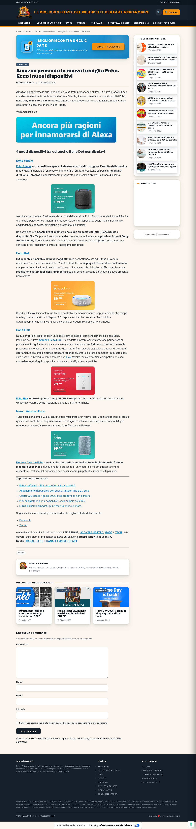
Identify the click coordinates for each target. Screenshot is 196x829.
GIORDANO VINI (141, 23)
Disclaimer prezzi (149, 778)
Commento (22, 644)
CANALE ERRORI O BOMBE (62, 541)
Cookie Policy (163, 234)
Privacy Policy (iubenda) (152, 770)
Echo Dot (22, 253)
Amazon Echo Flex (50, 340)
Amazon (27, 31)
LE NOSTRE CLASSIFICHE (49, 23)
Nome (19, 682)
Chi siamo (145, 766)
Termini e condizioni (150, 782)
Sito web (20, 709)
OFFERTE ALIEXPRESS (118, 23)
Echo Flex (23, 329)
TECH (118, 532)
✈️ (171, 12)
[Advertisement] (154, 205)
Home (18, 31)
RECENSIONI (24, 23)
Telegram (164, 2)
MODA (108, 532)
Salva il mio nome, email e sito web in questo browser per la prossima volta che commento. (63, 723)
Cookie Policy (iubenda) (152, 774)
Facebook (25, 520)
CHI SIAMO (96, 23)
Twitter (23, 525)
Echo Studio (24, 160)
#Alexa (21, 553)
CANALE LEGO (34, 541)
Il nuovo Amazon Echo (29, 462)
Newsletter (175, 2)
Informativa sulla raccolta (71, 825)
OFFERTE (80, 23)
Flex (68, 357)
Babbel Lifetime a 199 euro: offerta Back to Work (47, 485)
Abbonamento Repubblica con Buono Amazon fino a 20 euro (54, 490)
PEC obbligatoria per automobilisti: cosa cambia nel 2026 (52, 501)
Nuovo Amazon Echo (30, 411)
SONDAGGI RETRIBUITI (164, 23)
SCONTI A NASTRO (91, 532)
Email (19, 695)
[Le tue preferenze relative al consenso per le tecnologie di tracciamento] (191, 824)
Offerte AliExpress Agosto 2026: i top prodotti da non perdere (54, 495)
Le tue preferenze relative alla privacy (110, 825)
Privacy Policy (150, 234)
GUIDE (69, 23)
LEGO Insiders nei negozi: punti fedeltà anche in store (50, 506)
